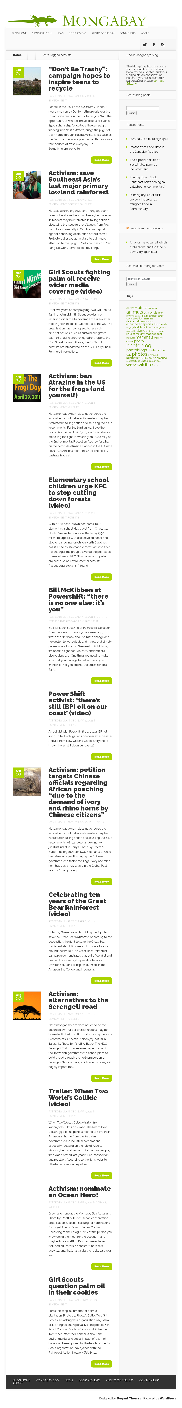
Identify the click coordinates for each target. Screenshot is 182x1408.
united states (148, 360)
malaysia (130, 338)
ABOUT (145, 33)
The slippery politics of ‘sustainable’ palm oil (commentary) (145, 164)
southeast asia (133, 361)
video (157, 361)
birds (153, 312)
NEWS (60, 33)
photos (139, 354)
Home (17, 55)
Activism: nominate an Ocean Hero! (80, 1192)
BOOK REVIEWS (77, 33)
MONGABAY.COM (42, 33)
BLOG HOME (19, 33)
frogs (128, 327)
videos (131, 365)
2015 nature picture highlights (149, 139)
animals (134, 312)
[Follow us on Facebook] (153, 44)
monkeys (158, 338)
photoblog (138, 345)
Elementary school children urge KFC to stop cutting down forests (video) (79, 492)
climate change (156, 316)
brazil (145, 315)
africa (142, 307)
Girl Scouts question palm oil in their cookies (77, 1286)
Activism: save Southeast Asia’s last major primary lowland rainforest (79, 182)
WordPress (168, 1398)
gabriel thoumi (139, 327)
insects (154, 331)
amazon (152, 308)
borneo (138, 316)
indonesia (141, 330)
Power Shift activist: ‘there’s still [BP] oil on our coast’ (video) (78, 703)
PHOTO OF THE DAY (103, 33)
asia (146, 312)
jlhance (68, 96)
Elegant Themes (128, 1398)
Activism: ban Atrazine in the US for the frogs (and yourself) (77, 385)
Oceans (73, 725)
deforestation (134, 321)
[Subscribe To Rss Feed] (162, 44)
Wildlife (86, 204)
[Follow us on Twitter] (144, 44)
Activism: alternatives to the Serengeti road (79, 1000)
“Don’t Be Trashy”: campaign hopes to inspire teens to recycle (79, 78)
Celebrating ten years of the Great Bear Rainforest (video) (77, 904)
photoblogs (136, 350)
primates (153, 354)
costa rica (148, 318)
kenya (161, 331)
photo (139, 341)
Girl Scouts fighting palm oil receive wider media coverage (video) (80, 281)
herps (151, 327)
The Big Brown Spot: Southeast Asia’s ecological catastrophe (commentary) (147, 182)
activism (131, 308)
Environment (58, 100)
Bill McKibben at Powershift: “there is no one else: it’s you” (79, 599)
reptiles (144, 358)
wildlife (145, 364)
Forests (73, 204)
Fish (156, 324)
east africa (148, 321)
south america (158, 358)
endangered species (139, 324)
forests (163, 324)
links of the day (135, 333)
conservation (134, 318)
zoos (156, 365)
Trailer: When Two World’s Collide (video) (78, 1097)
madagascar (154, 334)
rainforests (133, 358)
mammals (144, 337)
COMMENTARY (128, 33)
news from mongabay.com (147, 228)
